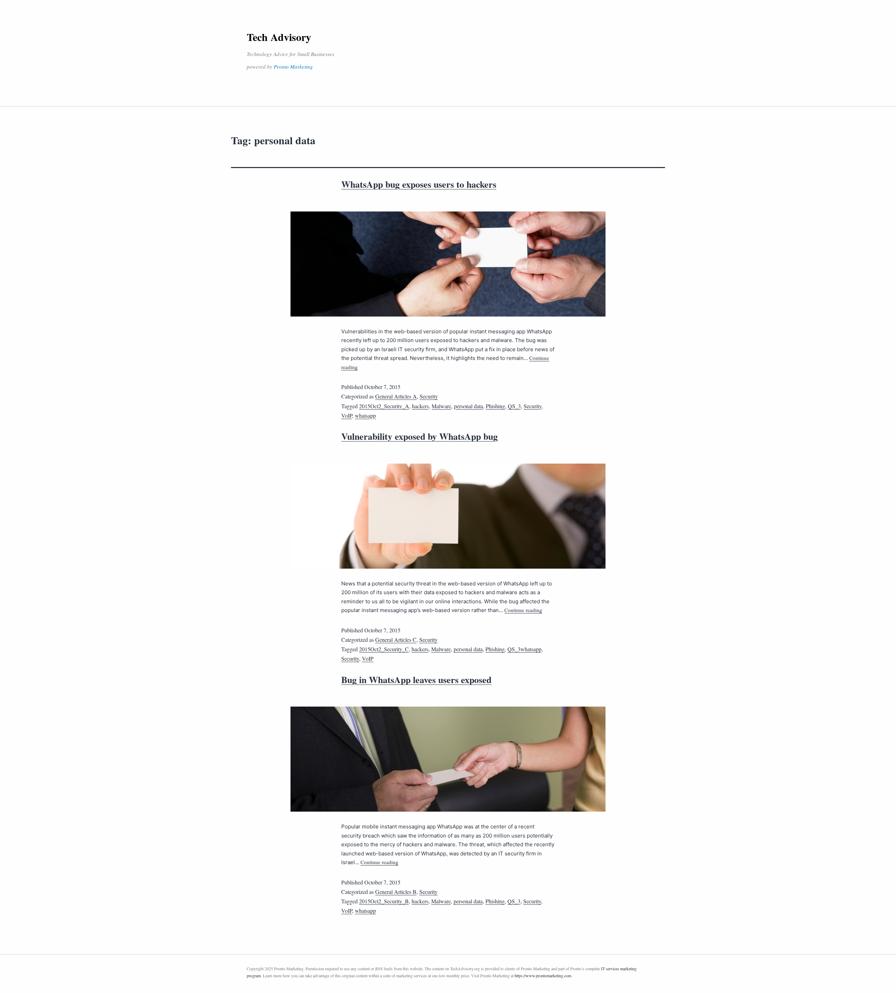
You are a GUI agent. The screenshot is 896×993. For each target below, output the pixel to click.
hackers (420, 406)
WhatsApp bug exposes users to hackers (418, 184)
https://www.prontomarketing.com (542, 975)
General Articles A (396, 396)
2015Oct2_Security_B (384, 901)
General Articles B (395, 891)
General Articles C (395, 639)
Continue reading (523, 609)
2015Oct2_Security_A (384, 406)
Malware (441, 406)
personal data (468, 406)
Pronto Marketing (293, 66)
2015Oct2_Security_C (384, 649)
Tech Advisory (279, 36)
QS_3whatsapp (524, 649)
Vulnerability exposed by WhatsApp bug (419, 436)
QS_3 (514, 406)
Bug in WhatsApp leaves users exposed (416, 679)
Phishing (495, 406)
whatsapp (365, 415)
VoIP (346, 415)
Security (429, 396)
